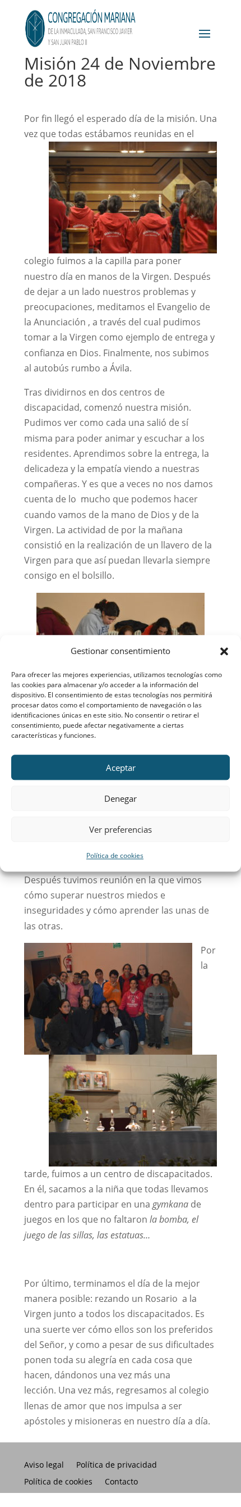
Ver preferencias (120, 829)
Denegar (120, 798)
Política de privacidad (116, 1465)
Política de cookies (114, 856)
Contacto (121, 1482)
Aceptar (121, 767)
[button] (224, 651)
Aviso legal (44, 1465)
